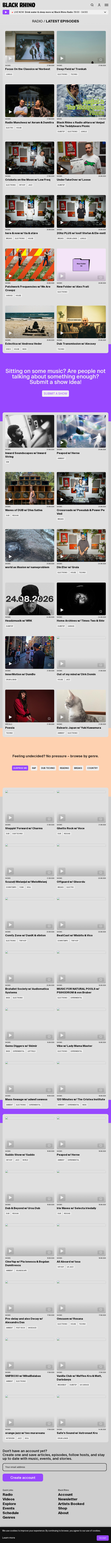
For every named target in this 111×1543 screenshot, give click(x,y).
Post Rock (20, 1328)
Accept (102, 1538)
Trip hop (22, 940)
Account (65, 1494)
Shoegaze (32, 1328)
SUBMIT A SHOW (55, 393)
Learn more (8, 1538)
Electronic (62, 74)
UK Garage (84, 1385)
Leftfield (32, 1051)
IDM (7, 462)
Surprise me (20, 768)
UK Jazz (70, 1267)
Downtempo (11, 887)
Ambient (61, 458)
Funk (22, 887)
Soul (29, 887)
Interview (10, 1438)
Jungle (9, 74)
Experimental (76, 998)
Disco (8, 349)
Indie (24, 349)
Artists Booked (71, 1504)
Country (92, 768)
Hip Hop (22, 185)
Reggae (15, 515)
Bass (8, 998)
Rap (34, 768)
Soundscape (21, 1270)
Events (9, 1508)
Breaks (9, 238)
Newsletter (67, 1499)
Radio (8, 1494)
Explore (9, 1504)
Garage (9, 295)
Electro (9, 128)
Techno (74, 74)
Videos (9, 1499)
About (63, 1513)
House (19, 128)
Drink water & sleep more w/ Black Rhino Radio (56, 12)
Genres (9, 1517)
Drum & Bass (72, 238)
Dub (7, 515)
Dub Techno (48, 768)
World (25, 1160)
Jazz (30, 185)
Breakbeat (62, 1385)
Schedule (11, 1513)
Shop (62, 1508)
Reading (64, 768)
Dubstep (61, 131)
